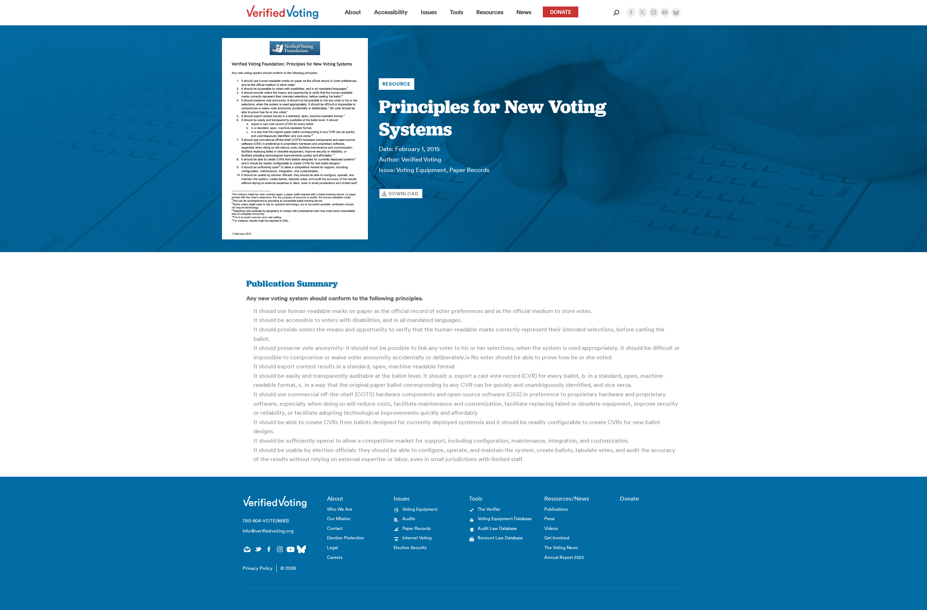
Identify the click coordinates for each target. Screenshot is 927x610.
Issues (402, 498)
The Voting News (561, 547)
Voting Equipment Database (505, 518)
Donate (629, 498)
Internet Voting (417, 537)
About (335, 498)
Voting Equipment (419, 509)
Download (404, 193)
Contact (335, 528)
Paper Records (416, 528)
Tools (475, 498)
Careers (334, 557)
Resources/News (566, 498)
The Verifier (489, 509)
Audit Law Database (497, 528)
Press (549, 518)
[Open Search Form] (616, 13)
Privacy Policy (258, 568)
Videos (551, 528)
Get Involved (556, 537)
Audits (408, 518)
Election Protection (345, 537)
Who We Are (339, 509)
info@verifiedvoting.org (268, 531)
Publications (556, 509)
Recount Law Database (500, 537)
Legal (332, 547)
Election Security (410, 547)
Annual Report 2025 (564, 557)
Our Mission (339, 518)
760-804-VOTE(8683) (266, 521)
